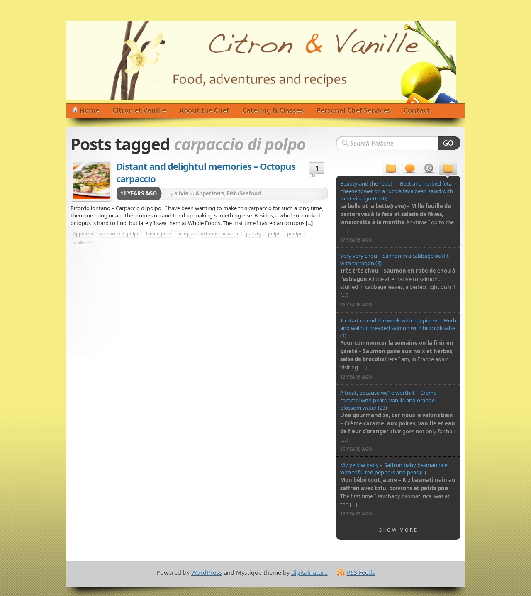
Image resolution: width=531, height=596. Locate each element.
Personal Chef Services (353, 110)
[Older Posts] (448, 169)
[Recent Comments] (410, 169)
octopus (186, 233)
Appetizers (209, 193)
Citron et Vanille (139, 110)
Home (89, 110)
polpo (274, 233)
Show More (398, 530)
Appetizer (83, 233)
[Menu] (391, 169)
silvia (181, 193)
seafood (81, 242)
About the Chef (204, 110)
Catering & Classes (272, 110)
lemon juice (158, 233)
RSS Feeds (361, 572)
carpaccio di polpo (120, 233)
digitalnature (309, 572)
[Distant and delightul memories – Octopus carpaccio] (91, 180)
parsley (254, 233)
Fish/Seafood (244, 193)
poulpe (294, 233)
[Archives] (429, 169)
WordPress (206, 572)
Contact (417, 110)
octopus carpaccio (220, 233)
